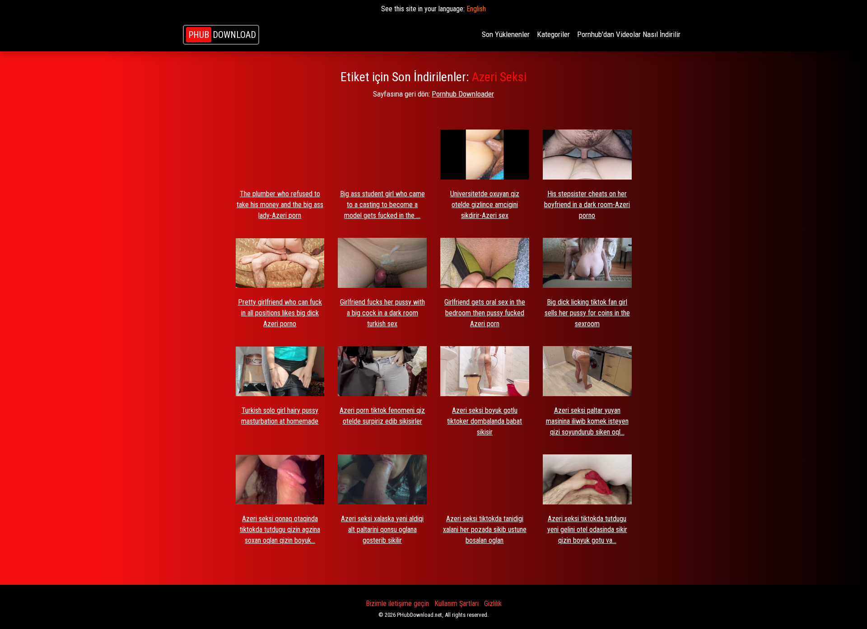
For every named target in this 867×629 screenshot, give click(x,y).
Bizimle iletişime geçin (397, 603)
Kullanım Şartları (456, 603)
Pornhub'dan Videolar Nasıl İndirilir (629, 34)
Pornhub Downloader (463, 93)
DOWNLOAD (222, 34)
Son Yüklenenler (506, 34)
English (476, 9)
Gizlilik (493, 603)
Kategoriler (553, 34)
